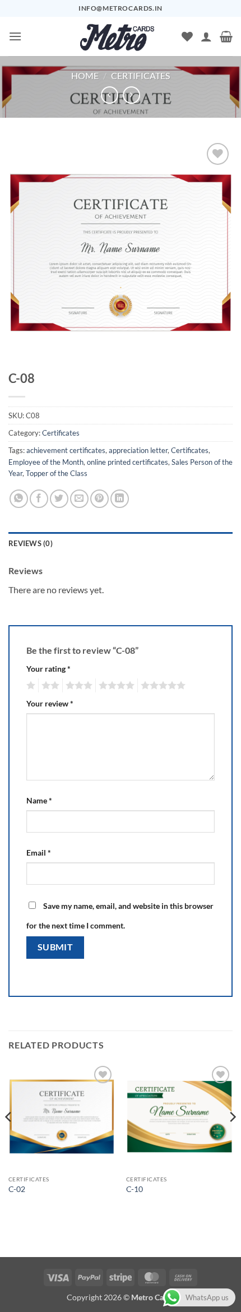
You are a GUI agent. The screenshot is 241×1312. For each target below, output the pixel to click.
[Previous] (9, 1139)
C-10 (134, 1189)
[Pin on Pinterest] (99, 498)
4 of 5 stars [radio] (115, 685)
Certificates (140, 75)
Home (85, 75)
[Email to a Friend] (79, 498)
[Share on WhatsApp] (19, 498)
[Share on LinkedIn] (119, 498)
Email (38, 852)
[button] (15, 36)
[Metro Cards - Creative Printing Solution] (117, 36)
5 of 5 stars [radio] (161, 685)
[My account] (206, 36)
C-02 (16, 1189)
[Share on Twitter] (59, 498)
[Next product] (109, 95)
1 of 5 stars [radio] (29, 685)
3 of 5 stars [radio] (77, 685)
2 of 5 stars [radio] (48, 685)
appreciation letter (138, 450)
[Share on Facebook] (39, 498)
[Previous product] (131, 95)
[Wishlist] (187, 36)
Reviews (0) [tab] (30, 543)
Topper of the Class (56, 473)
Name (39, 800)
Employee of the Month (46, 462)
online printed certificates (127, 462)
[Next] (232, 1139)
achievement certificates (65, 450)
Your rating (48, 668)
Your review (49, 703)
